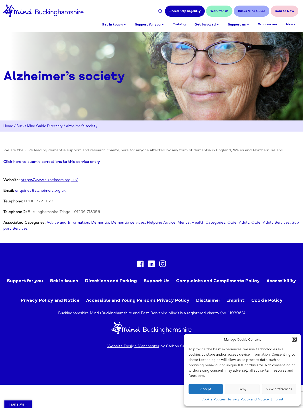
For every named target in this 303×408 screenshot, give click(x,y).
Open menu (125, 24)
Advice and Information (68, 222)
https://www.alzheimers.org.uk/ (49, 179)
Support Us (156, 281)
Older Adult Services (270, 222)
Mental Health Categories (201, 222)
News (290, 24)
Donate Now (284, 11)
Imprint (277, 399)
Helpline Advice (161, 222)
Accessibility (281, 281)
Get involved (205, 24)
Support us (237, 24)
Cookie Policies (213, 399)
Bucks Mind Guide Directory (39, 126)
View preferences (279, 389)
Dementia (100, 222)
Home (8, 126)
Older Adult (238, 222)
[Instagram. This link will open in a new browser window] (162, 264)
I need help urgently (185, 11)
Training (179, 24)
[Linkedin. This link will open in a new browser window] (151, 264)
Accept (205, 389)
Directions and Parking (111, 281)
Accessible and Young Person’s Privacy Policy (137, 300)
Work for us (219, 11)
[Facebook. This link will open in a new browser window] (140, 264)
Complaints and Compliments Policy (218, 281)
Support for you (148, 24)
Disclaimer (208, 300)
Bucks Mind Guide (251, 11)
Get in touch (112, 24)
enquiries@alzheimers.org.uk (40, 190)
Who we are (267, 24)
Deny (242, 389)
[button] (294, 339)
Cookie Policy (267, 300)
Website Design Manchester (133, 345)
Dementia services (128, 222)
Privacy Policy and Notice (248, 399)
